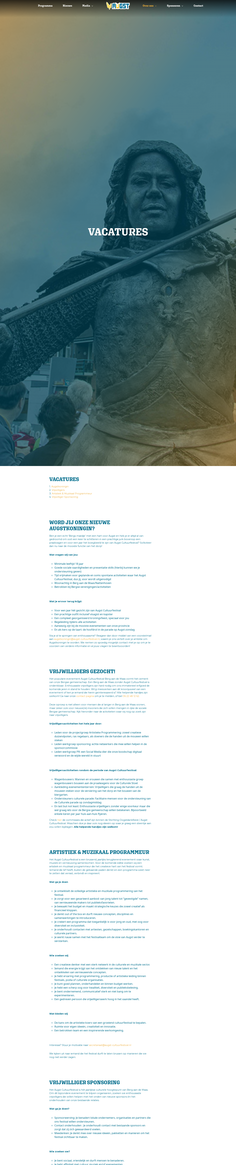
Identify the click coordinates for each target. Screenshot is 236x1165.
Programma (45, 5)
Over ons (148, 5)
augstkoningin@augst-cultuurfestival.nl (77, 639)
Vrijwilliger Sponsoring (65, 496)
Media (86, 5)
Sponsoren (173, 5)
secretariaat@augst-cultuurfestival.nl (110, 1045)
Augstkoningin (60, 486)
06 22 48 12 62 (131, 696)
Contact (198, 5)
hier (59, 820)
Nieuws (67, 5)
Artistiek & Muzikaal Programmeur (72, 493)
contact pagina (85, 696)
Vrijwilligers (58, 490)
